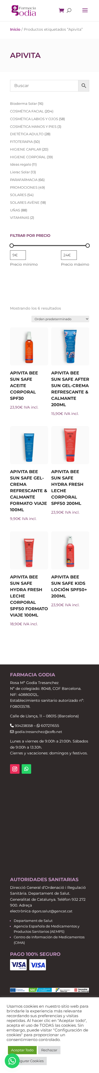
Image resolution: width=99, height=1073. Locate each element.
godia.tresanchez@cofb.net (38, 732)
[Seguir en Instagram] (15, 769)
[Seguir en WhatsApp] (26, 769)
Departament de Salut (33, 920)
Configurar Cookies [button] (27, 1061)
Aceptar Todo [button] (22, 1050)
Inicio (15, 29)
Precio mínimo (24, 264)
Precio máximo (75, 264)
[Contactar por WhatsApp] (12, 1060)
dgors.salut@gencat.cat (52, 911)
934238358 (24, 725)
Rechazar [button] (49, 1050)
